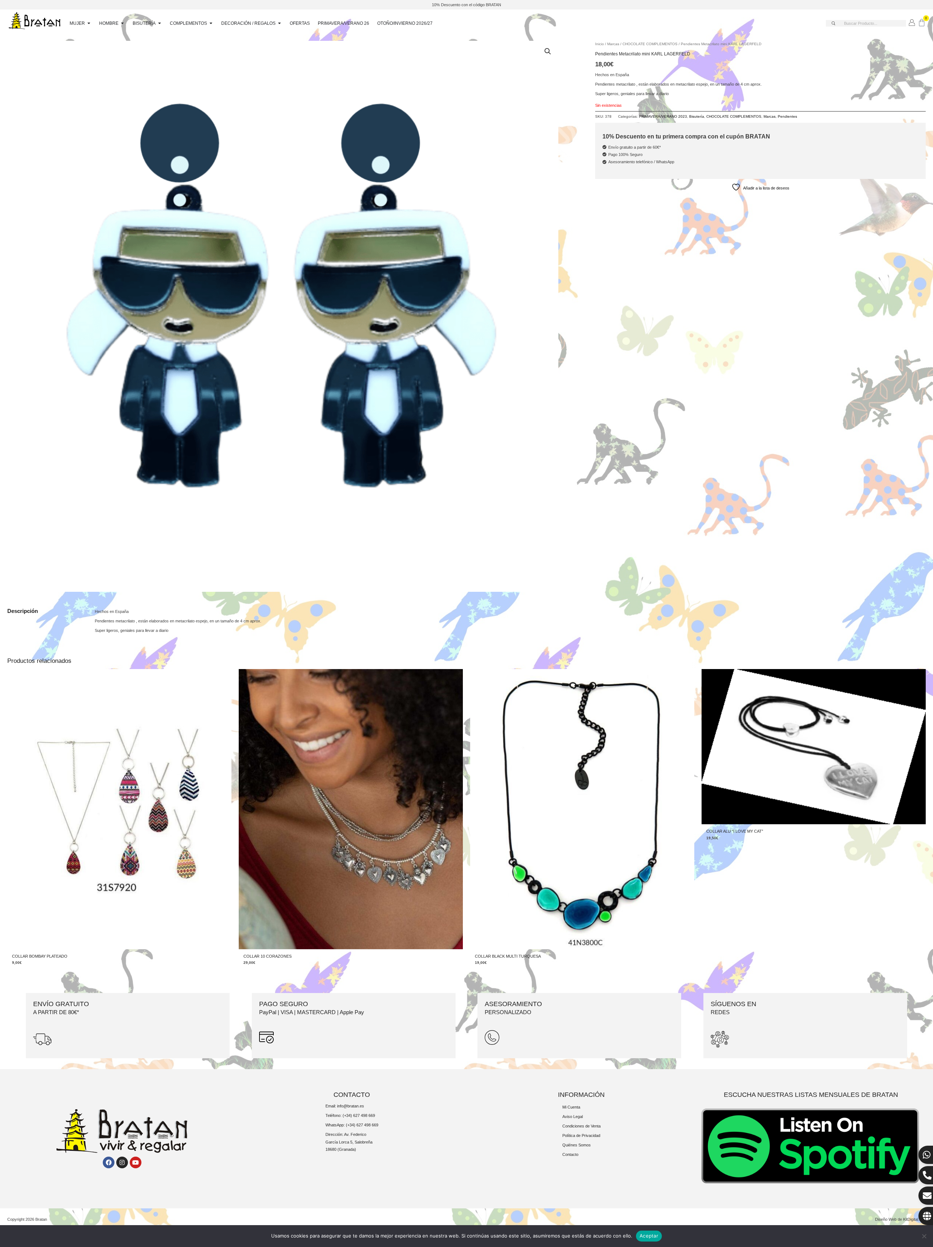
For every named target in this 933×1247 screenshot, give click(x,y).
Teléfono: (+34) (339, 1115)
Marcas (613, 44)
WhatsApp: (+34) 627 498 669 (351, 1125)
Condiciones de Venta (581, 1126)
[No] (924, 1236)
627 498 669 (364, 1115)
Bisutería (696, 116)
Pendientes (787, 116)
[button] (547, 51)
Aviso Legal (572, 1116)
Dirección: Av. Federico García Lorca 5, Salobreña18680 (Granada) (348, 1142)
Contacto (570, 1154)
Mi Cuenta (571, 1107)
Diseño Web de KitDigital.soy (900, 1219)
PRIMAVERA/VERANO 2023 (663, 116)
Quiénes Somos (576, 1145)
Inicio (599, 44)
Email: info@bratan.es (344, 1106)
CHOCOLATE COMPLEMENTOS (650, 44)
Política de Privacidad (581, 1135)
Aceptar (649, 1236)
